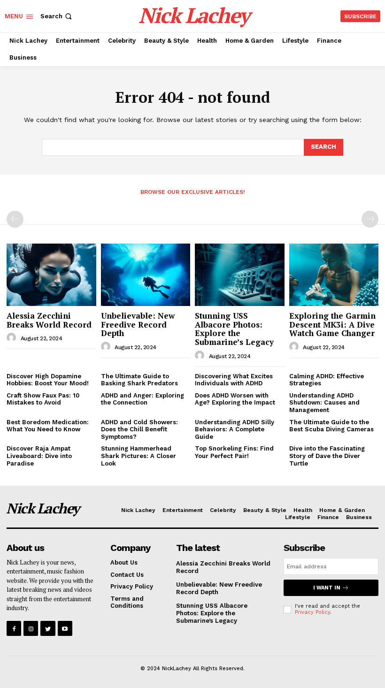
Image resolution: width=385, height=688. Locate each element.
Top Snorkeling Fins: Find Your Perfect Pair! (234, 452)
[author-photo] (13, 338)
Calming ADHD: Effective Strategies (326, 380)
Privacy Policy (312, 612)
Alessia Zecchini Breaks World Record (49, 320)
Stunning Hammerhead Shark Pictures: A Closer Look (138, 455)
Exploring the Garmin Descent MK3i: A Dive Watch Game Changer (332, 324)
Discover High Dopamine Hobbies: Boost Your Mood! (48, 380)
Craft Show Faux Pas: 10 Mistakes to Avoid (43, 399)
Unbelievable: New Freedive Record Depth (138, 324)
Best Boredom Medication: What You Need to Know (48, 426)
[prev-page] (15, 219)
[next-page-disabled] (370, 219)
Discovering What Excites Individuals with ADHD (234, 380)
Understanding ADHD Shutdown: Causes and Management (324, 402)
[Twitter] (47, 628)
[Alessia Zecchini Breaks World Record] (51, 275)
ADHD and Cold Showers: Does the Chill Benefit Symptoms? (139, 429)
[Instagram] (30, 628)
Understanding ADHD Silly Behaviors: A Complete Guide (234, 429)
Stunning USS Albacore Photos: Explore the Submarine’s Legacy (234, 328)
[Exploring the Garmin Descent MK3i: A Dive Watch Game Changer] (334, 275)
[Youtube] (65, 628)
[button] (57, 16)
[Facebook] (14, 628)
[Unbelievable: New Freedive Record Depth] (146, 275)
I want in (326, 588)
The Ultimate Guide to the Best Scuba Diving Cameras (331, 426)
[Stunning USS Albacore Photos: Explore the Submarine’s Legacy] (240, 275)
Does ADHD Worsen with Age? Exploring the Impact (235, 399)
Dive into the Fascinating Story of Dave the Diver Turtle (327, 455)
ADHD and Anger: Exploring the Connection (142, 399)
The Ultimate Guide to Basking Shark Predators (139, 380)
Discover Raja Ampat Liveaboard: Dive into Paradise (39, 455)
